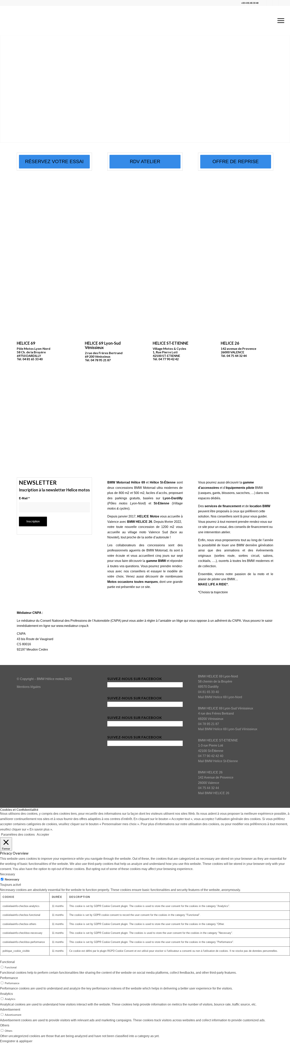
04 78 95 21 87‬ (208, 724)
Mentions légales (29, 686)
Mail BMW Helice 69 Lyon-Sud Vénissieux (227, 729)
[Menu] (279, 21)
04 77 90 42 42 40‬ (210, 756)
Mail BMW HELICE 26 (213, 793)
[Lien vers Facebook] (263, 3)
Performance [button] (9, 978)
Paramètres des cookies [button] (18, 834)
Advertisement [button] (10, 1009)
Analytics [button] (6, 993)
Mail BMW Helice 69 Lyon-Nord (220, 697)
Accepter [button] (43, 834)
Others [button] (4, 1025)
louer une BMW (233, 545)
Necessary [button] (7, 874)
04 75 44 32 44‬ (208, 788)
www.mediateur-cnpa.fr (72, 625)
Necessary (12, 879)
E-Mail (24, 498)
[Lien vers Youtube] (281, 3)
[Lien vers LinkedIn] (275, 3)
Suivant (286, 89)
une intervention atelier (214, 532)
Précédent (3, 89)
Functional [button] (7, 962)
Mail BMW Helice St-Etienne (218, 761)
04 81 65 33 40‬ (208, 692)
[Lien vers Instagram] (269, 3)
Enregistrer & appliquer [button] (16, 1041)
